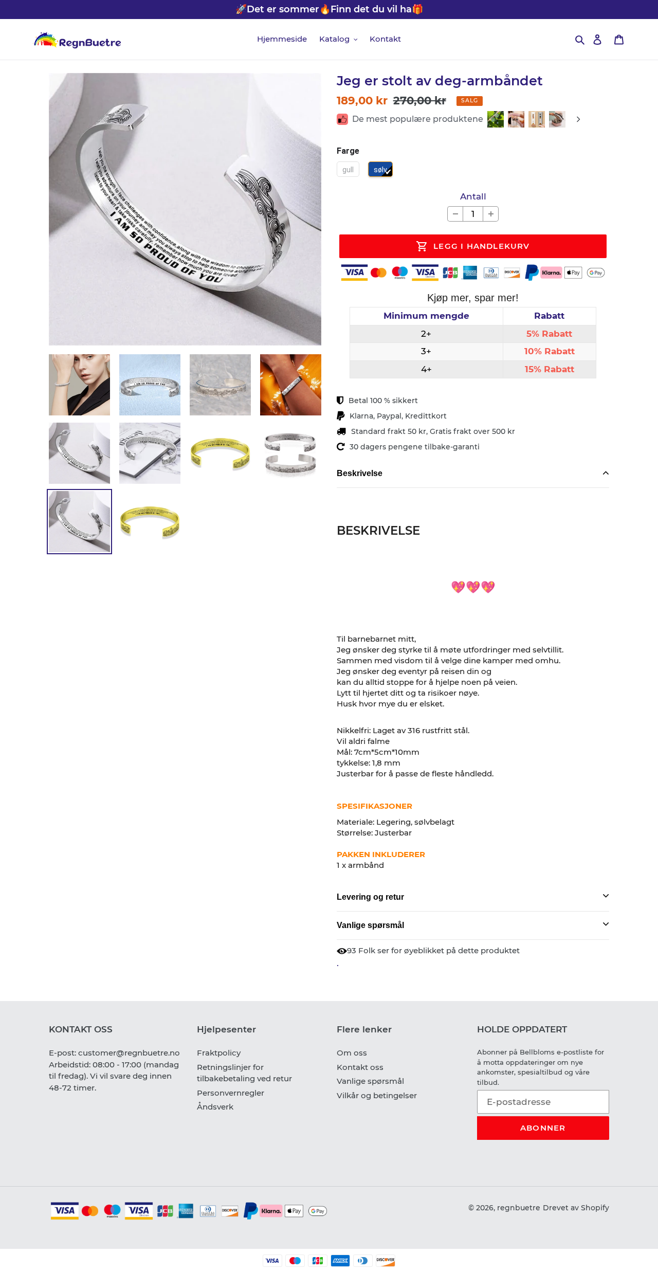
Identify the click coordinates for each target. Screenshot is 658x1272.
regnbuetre (518, 1207)
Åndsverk (215, 1107)
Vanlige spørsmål (370, 925)
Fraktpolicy (219, 1053)
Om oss (352, 1053)
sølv (380, 170)
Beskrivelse (359, 473)
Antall (473, 196)
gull (348, 170)
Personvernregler (230, 1093)
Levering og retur (370, 897)
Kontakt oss (360, 1067)
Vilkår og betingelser (377, 1095)
